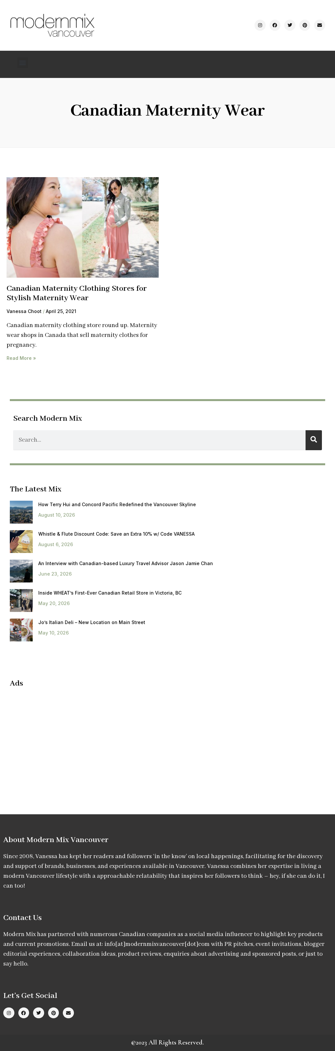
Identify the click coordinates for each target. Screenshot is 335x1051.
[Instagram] (260, 25)
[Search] (314, 440)
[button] (22, 62)
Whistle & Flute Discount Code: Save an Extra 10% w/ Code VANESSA (116, 534)
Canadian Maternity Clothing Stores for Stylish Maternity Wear (77, 293)
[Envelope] (319, 25)
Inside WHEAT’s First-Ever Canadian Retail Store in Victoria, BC (110, 593)
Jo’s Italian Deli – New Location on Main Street (91, 622)
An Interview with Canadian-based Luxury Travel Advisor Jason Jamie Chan (125, 563)
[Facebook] (275, 25)
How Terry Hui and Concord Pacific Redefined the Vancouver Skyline (117, 504)
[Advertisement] (65, 741)
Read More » (21, 358)
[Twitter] (289, 25)
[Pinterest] (304, 25)
